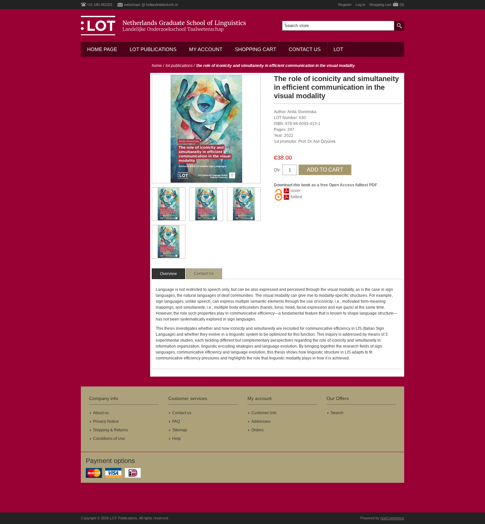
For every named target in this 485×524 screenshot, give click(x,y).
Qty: (277, 170)
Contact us (305, 49)
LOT (338, 49)
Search (337, 413)
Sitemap (179, 430)
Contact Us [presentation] (204, 273)
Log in (360, 5)
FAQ (176, 421)
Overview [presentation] (168, 273)
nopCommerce (392, 518)
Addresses (261, 421)
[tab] (168, 273)
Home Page (102, 49)
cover (296, 190)
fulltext (296, 197)
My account (205, 49)
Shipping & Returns (110, 430)
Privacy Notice (106, 421)
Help (176, 438)
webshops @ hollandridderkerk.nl (151, 5)
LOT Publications (153, 49)
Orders (257, 430)
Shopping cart (255, 49)
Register (345, 5)
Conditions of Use (109, 438)
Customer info (263, 413)
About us (101, 413)
